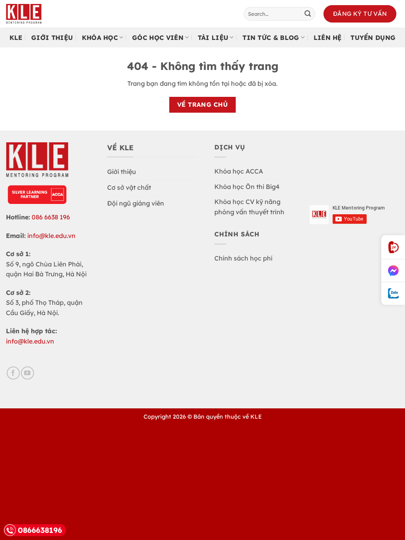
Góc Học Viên (158, 38)
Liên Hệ (328, 38)
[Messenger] (393, 270)
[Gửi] (307, 14)
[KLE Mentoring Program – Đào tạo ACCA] (31, 14)
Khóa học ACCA (238, 171)
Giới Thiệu (52, 38)
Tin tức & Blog (270, 38)
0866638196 (40, 530)
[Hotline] (393, 247)
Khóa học (100, 38)
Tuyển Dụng (373, 38)
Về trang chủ (202, 104)
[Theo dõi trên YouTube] (27, 373)
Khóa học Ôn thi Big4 (247, 187)
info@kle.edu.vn (51, 236)
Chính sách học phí (243, 258)
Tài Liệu (213, 38)
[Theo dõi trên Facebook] (13, 373)
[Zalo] (393, 293)
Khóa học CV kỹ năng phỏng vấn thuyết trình (249, 207)
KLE (16, 38)
